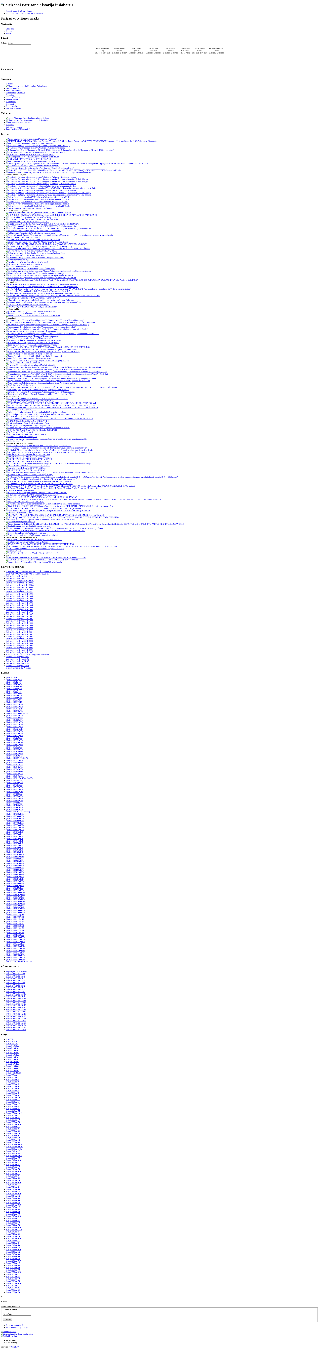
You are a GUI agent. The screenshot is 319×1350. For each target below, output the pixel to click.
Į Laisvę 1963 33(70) (14, 749)
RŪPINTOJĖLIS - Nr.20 (16, 1016)
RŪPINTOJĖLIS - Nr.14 (16, 1003)
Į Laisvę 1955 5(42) (14, 689)
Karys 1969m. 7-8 (13, 1259)
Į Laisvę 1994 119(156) (15, 935)
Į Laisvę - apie (11, 677)
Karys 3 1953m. (12, 1071)
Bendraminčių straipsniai (15, 93)
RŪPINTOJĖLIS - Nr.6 (15, 985)
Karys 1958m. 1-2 (13, 1126)
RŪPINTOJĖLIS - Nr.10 (16, 994)
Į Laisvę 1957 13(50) (14, 706)
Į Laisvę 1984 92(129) (15, 874)
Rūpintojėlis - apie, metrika (16, 971)
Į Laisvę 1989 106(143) (15, 906)
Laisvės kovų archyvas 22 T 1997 (19, 616)
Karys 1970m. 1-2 (13, 1263)
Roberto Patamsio (13, 99)
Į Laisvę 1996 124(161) (15, 946)
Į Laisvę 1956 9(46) (14, 698)
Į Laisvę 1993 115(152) (15, 926)
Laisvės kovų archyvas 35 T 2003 (19, 645)
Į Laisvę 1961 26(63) (14, 733)
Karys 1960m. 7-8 (13, 1158)
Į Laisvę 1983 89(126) (15, 868)
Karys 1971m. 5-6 (13, 1279)
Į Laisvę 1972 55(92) (14, 794)
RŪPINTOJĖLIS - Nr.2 (15, 976)
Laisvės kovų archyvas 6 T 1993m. (20, 580)
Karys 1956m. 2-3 (13, 1104)
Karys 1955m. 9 (12, 1095)
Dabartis (9, 84)
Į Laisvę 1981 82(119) (14, 852)
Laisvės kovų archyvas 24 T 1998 (19, 621)
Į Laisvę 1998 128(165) (15, 955)
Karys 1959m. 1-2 (13, 1140)
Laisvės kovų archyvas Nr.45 (17, 666)
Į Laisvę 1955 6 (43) (14, 691)
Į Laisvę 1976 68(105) (15, 821)
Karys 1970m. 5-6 (13, 1268)
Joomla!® (15, 1347)
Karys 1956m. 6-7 (13, 1109)
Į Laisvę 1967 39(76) (14, 760)
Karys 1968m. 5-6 (13, 1245)
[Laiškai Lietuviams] (9, 1336)
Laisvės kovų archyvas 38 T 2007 (19, 652)
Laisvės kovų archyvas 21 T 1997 (19, 614)
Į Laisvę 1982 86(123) (15, 861)
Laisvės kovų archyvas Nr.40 (17, 659)
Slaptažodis (8, 1314)
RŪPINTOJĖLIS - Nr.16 (16, 1007)
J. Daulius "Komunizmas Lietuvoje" (20, 490)
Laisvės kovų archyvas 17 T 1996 (19, 605)
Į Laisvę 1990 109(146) (15, 912)
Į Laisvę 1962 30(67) (14, 742)
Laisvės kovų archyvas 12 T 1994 (19, 594)
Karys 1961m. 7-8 (13, 1169)
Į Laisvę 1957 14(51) (14, 709)
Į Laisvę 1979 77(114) (14, 841)
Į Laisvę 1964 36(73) (14, 756)
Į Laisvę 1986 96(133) (15, 883)
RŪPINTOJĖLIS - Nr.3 (15, 978)
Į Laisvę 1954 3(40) (14, 684)
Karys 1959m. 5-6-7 (14, 1144)
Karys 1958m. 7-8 (13, 1133)
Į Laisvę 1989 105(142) (15, 903)
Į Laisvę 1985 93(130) (15, 877)
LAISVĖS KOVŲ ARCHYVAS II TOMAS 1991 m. (27, 574)
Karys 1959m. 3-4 (13, 1142)
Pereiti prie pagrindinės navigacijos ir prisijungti (24, 13)
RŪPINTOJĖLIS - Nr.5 (15, 983)
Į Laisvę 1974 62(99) (14, 809)
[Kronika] (17, 1334)
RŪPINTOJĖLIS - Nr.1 (15, 974)
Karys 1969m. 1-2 (13, 1252)
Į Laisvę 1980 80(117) (14, 848)
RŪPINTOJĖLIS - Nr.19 (16, 1014)
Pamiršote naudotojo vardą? (17, 1327)
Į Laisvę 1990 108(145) (15, 910)
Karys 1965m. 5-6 (13, 1212)
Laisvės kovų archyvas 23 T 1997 (19, 619)
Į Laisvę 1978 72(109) (15, 830)
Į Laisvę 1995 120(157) (15, 937)
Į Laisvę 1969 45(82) (14, 774)
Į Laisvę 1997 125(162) (15, 948)
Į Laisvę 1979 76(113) (14, 839)
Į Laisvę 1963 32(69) (14, 747)
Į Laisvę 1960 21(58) (14, 722)
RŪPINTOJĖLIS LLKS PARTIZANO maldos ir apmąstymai (30, 311)
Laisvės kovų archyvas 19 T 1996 (19, 610)
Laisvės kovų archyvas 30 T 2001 (19, 634)
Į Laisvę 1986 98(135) (15, 888)
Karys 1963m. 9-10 (13, 1194)
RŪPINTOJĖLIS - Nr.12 (16, 998)
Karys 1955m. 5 (12, 1086)
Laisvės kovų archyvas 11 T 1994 (19, 592)
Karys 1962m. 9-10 (13, 1182)
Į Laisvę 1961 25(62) (14, 731)
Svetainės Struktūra (13, 108)
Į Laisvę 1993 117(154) (15, 930)
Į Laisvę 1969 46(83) (14, 776)
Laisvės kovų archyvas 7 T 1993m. (20, 583)
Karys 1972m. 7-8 (13, 1292)
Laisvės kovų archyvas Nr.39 (17, 657)
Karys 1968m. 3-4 (13, 1243)
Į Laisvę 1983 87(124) (15, 863)
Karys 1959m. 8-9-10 (14, 1147)
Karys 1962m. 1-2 (13, 1174)
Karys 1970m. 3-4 (13, 1265)
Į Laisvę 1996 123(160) (15, 944)
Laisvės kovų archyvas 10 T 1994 (19, 589)
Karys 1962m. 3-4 (13, 1176)
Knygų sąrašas (11, 106)
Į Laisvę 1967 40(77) (14, 762)
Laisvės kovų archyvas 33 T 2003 (19, 641)
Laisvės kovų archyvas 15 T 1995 (19, 601)
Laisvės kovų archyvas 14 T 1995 (19, 598)
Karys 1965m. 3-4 (13, 1209)
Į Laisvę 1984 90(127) (15, 870)
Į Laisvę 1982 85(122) (15, 859)
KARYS (9, 1039)
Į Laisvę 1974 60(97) (14, 805)
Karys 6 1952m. (12, 1057)
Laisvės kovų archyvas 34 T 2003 (19, 643)
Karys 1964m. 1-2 (13, 1196)
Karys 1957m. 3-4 (13, 1118)
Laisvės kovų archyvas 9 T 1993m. (20, 587)
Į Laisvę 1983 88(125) (15, 865)
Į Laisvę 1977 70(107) (15, 825)
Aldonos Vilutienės (13, 97)
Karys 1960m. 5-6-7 (14, 1156)
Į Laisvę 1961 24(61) (14, 729)
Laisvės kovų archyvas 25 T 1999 (19, 623)
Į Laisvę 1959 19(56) (14, 718)
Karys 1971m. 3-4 (13, 1276)
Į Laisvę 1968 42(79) (14, 767)
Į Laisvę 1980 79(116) (14, 845)
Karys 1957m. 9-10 (13, 1124)
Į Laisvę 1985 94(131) (15, 879)
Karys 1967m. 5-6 (13, 1234)
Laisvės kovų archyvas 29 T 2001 (19, 632)
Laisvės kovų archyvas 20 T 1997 (19, 612)
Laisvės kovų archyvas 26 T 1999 (19, 625)
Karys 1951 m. (12, 1044)
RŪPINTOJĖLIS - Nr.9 (15, 992)
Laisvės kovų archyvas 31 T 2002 (19, 636)
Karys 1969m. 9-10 (13, 1261)
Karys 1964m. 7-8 (13, 1203)
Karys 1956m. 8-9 (13, 1111)
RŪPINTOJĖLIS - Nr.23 (16, 1023)
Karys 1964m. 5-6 (13, 1200)
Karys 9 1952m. (12, 1064)
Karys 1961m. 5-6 (13, 1167)
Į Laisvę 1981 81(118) (14, 850)
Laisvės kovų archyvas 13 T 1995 (19, 596)
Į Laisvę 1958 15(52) (14, 711)
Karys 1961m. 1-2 (13, 1162)
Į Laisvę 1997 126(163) (15, 951)
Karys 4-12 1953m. (13, 1073)
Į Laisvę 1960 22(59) (14, 724)
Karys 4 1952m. (12, 1053)
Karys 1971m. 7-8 (13, 1281)
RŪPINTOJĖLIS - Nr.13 (16, 1001)
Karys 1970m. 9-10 (13, 1272)
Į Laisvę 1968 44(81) (14, 771)
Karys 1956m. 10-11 (14, 1113)
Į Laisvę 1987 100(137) (15, 892)
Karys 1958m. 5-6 (13, 1131)
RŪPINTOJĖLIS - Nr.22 (16, 1021)
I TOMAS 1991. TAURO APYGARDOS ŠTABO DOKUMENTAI (33, 572)
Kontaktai (10, 104)
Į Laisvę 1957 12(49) (14, 704)
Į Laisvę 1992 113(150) (15, 921)
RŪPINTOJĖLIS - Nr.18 (16, 1012)
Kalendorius (11, 102)
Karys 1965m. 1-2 (13, 1207)
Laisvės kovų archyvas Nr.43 (17, 661)
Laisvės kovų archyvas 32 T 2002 (19, 639)
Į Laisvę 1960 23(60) (14, 727)
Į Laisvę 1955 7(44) (14, 693)
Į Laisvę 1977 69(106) (15, 823)
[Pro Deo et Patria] (8, 1332)
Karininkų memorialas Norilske (18, 668)
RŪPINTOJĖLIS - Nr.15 (16, 1005)
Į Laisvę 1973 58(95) (14, 801)
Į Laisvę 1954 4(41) (14, 686)
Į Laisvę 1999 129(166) (15, 957)
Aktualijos (10, 95)
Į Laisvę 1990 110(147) (15, 915)
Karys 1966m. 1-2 (13, 1218)
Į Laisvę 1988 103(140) (15, 899)
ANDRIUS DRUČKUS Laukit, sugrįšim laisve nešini (27, 654)
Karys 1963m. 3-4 (13, 1187)
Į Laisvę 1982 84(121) (15, 856)
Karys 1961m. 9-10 (13, 1171)
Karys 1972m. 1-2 (13, 1285)
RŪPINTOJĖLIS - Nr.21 (16, 1018)
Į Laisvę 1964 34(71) (14, 751)
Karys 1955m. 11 (13, 1100)
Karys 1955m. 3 (12, 1082)
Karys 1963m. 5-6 (13, 1189)
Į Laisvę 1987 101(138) (15, 895)
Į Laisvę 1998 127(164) (15, 953)
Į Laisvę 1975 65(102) (15, 814)
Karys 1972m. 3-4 (13, 1288)
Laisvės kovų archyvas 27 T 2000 (19, 627)
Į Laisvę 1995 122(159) (15, 942)
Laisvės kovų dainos (14, 127)
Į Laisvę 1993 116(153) (15, 928)
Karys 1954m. (11, 1075)
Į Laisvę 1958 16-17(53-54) (17, 713)
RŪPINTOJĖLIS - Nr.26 (16, 1030)
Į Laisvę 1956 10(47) (14, 700)
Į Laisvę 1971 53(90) (14, 789)
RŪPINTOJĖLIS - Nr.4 (15, 980)
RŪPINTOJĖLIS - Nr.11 (16, 996)
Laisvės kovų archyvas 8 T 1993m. (20, 585)
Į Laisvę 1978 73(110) (14, 832)
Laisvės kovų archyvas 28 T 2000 (19, 630)
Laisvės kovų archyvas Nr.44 (17, 663)
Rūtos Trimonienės (13, 90)
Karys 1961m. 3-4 (13, 1165)
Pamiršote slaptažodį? (14, 1325)
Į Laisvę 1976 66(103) (15, 816)
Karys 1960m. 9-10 (13, 1160)
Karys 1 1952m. (12, 1046)
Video (8, 33)
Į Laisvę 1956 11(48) (14, 702)
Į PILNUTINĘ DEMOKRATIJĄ (19, 962)
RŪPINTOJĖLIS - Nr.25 (16, 1027)
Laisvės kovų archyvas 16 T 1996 (19, 603)
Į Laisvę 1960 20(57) (14, 720)
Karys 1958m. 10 (13, 1138)
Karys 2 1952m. (12, 1048)
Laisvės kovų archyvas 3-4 (16, 576)
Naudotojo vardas (10, 1309)
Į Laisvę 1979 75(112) (14, 836)
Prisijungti (7, 1319)
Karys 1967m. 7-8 (13, 1236)
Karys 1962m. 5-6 (13, 1178)
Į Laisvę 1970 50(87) (14, 783)
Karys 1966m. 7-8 (13, 1225)
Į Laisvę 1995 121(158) (15, 939)
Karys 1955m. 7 (12, 1091)
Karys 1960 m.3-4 (13, 1153)
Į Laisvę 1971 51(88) (14, 785)
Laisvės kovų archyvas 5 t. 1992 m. (20, 578)
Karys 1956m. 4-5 (13, 1106)
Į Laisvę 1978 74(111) (14, 834)
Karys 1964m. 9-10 (13, 1205)
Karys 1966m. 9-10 (13, 1227)
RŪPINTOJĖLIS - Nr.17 (16, 1009)
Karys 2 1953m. (12, 1068)
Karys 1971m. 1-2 (13, 1274)
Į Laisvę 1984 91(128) (15, 872)
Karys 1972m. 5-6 (13, 1290)
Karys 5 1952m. (12, 1055)
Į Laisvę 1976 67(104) (15, 818)
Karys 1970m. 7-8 (13, 1270)
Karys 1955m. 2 (12, 1079)
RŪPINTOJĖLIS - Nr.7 (15, 987)
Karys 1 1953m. (12, 1066)
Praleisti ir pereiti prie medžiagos (19, 11)
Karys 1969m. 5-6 (13, 1256)
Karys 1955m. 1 (12, 1077)
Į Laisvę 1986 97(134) (15, 886)
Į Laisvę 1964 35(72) (14, 753)
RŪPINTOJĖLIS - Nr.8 (15, 989)
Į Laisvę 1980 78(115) (14, 843)
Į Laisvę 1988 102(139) (15, 897)
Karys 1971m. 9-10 (13, 1283)
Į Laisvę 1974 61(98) (14, 807)
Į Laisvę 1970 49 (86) (14, 780)
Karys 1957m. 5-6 (13, 1120)
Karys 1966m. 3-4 (13, 1221)
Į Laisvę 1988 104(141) (15, 901)
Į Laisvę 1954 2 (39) (14, 682)
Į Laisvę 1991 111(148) (15, 917)
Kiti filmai (10, 125)
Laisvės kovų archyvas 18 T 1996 (19, 607)
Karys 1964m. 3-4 (13, 1198)
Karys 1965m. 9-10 (13, 1216)
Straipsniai (10, 29)
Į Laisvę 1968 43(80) (14, 769)
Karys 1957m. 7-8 (13, 1122)
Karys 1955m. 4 (12, 1084)
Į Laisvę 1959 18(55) (14, 715)
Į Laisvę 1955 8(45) (14, 695)
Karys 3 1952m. (12, 1050)
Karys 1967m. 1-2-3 (14, 1229)
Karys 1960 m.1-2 (13, 1151)
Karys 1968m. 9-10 (13, 1250)
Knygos (9, 31)
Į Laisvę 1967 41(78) (14, 765)
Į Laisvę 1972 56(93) (14, 796)
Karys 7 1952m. (12, 1059)
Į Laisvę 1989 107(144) (15, 908)
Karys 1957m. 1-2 (13, 1115)
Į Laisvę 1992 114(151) (15, 924)
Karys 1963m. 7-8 (13, 1191)
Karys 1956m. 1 (12, 1102)
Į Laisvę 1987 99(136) (15, 890)
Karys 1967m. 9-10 (13, 1238)
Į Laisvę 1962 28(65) (14, 738)
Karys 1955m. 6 (12, 1088)
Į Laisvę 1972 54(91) (14, 792)
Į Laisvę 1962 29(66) (14, 740)
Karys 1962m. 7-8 (13, 1180)
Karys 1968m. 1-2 (13, 1241)
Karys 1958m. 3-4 (13, 1129)
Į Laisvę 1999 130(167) (15, 959)
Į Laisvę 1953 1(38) (14, 680)
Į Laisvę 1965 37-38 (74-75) (17, 758)
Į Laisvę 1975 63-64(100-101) (18, 812)
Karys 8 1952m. (12, 1062)
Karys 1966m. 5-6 (13, 1223)
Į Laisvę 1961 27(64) (14, 736)
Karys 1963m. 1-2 (13, 1185)
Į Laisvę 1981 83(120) (15, 854)
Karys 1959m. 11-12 (14, 1149)
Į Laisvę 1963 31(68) (14, 745)
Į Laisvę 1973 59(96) (14, 803)
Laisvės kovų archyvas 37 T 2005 (19, 650)
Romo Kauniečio (12, 88)
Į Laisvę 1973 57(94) (14, 798)
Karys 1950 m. (12, 1041)
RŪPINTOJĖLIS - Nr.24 (16, 1025)
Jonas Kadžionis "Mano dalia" (18, 129)
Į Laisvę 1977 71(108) (15, 827)
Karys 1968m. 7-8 (13, 1247)
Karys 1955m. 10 (13, 1097)
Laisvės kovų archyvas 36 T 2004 (19, 648)
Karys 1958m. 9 (12, 1135)
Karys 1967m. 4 (12, 1232)
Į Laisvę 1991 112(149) (15, 919)
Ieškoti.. (4, 43)
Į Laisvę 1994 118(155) (15, 933)
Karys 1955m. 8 (12, 1093)
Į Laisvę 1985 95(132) (15, 881)
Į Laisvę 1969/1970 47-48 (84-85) (19, 778)
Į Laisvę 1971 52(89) (14, 787)
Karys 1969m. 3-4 (13, 1254)
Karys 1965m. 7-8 (13, 1214)
